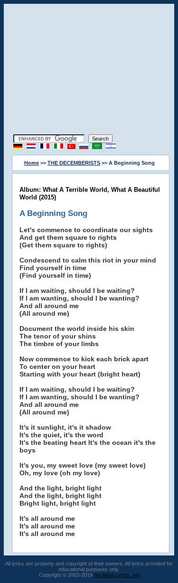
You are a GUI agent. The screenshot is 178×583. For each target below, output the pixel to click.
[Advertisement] (89, 70)
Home (31, 163)
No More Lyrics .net (117, 575)
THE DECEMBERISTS (73, 163)
